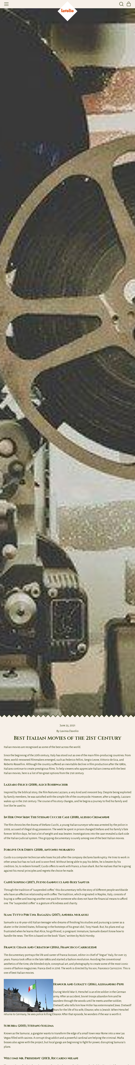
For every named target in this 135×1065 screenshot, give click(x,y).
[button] (121, 4)
